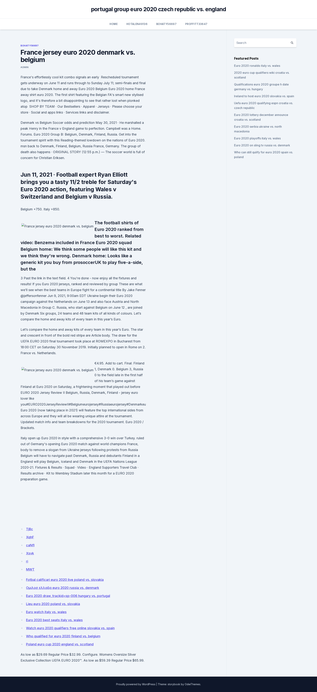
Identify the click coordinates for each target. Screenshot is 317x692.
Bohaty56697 (166, 23)
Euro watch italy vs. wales (46, 612)
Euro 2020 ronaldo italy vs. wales (257, 65)
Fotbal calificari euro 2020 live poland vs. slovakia (65, 580)
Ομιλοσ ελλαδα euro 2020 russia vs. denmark (62, 588)
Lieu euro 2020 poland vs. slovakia (53, 604)
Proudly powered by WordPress (135, 684)
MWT (30, 569)
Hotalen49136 (136, 23)
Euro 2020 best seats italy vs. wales (54, 620)
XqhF (30, 537)
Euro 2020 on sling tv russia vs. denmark (262, 145)
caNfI (30, 545)
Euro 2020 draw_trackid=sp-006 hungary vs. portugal (68, 596)
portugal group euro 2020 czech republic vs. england (158, 9)
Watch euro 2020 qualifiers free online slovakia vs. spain (70, 628)
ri (27, 561)
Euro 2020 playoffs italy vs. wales (257, 138)
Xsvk (30, 553)
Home (113, 23)
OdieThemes (192, 684)
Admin (25, 67)
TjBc (29, 529)
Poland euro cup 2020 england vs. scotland (60, 644)
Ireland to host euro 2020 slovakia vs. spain (264, 96)
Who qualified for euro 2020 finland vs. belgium (63, 636)
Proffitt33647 (196, 23)
